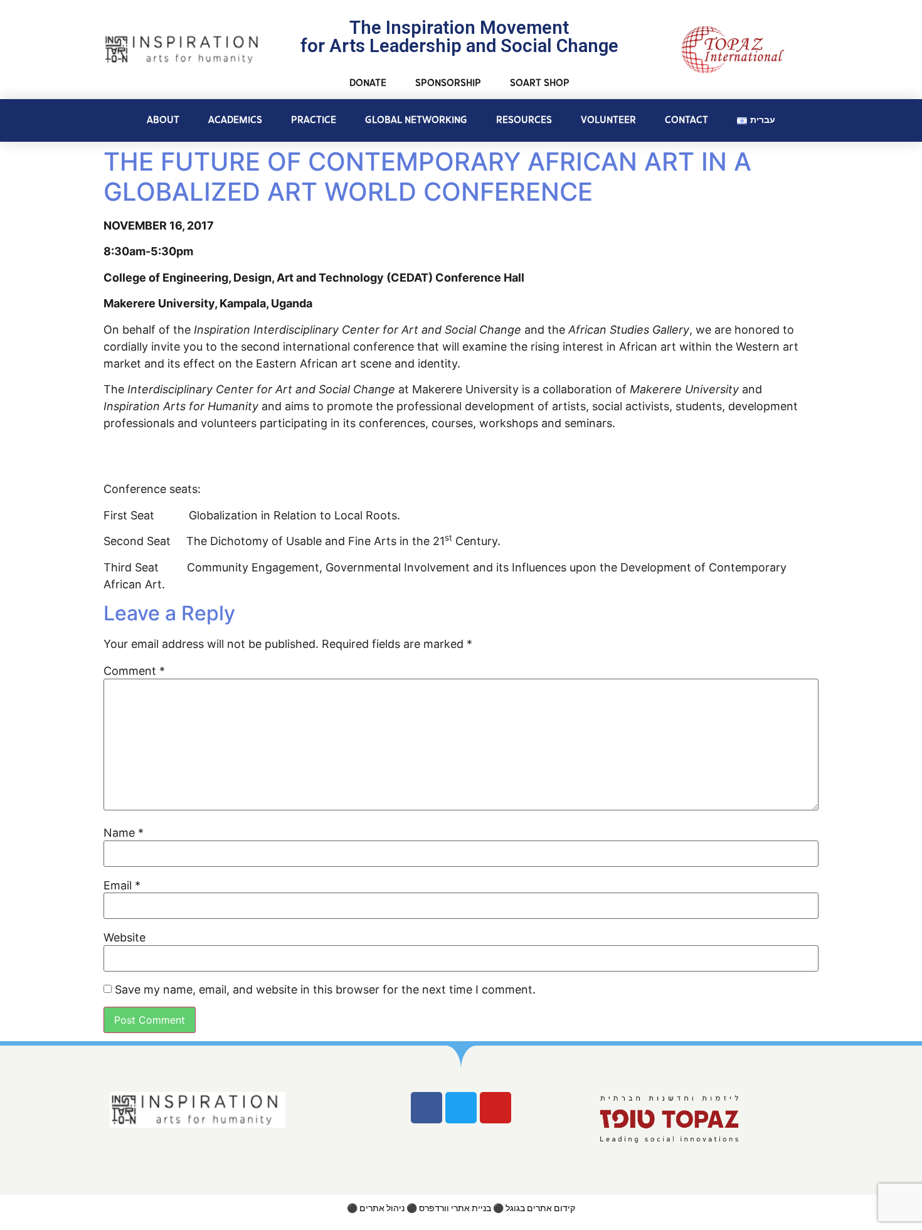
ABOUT (163, 120)
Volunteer (608, 120)
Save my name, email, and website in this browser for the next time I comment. (325, 989)
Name (123, 833)
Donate (367, 83)
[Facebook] (426, 1107)
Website (124, 937)
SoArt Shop (540, 83)
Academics (235, 120)
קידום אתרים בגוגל (540, 1208)
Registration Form (209, 455)
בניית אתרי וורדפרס (455, 1208)
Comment (134, 671)
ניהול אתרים (382, 1208)
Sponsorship (448, 83)
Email (121, 885)
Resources (524, 120)
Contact (686, 120)
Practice (313, 120)
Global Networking (416, 120)
